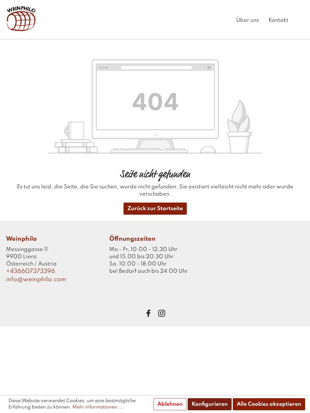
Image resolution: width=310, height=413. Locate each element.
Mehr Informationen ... (97, 407)
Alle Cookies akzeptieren (269, 404)
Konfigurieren (210, 404)
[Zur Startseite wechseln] (21, 18)
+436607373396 (30, 271)
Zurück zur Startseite (155, 208)
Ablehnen (170, 404)
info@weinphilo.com (36, 280)
